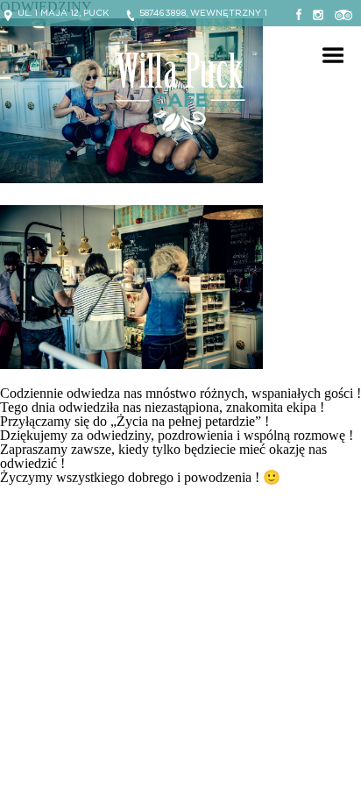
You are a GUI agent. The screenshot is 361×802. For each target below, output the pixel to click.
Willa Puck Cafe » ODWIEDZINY (180, 94)
